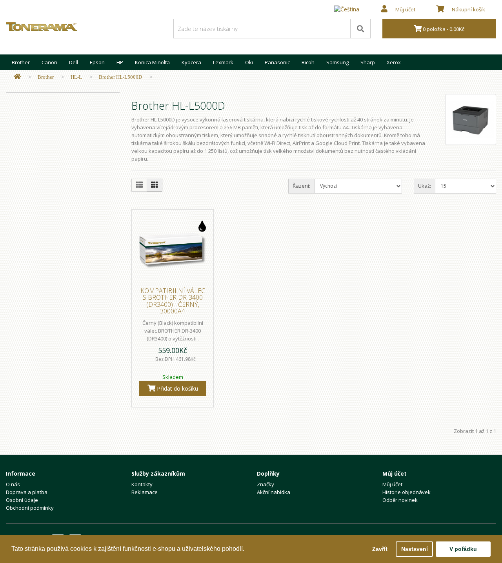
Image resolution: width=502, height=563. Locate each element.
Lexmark (223, 62)
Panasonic (277, 62)
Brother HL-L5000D (120, 77)
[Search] (360, 28)
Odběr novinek (400, 499)
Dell (73, 62)
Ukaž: (424, 185)
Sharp (367, 62)
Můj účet (392, 484)
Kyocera (191, 62)
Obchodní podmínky (30, 507)
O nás (13, 484)
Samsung (337, 62)
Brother (21, 62)
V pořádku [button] (463, 549)
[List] (139, 185)
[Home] (17, 77)
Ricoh (308, 62)
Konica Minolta (152, 62)
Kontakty (142, 484)
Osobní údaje (22, 499)
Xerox (394, 62)
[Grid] (154, 185)
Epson (97, 62)
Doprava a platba (26, 492)
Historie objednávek (406, 492)
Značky (265, 484)
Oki (249, 62)
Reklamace (144, 492)
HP (119, 62)
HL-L (76, 77)
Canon (49, 62)
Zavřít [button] (379, 549)
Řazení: (301, 185)
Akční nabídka (273, 492)
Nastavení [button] (414, 549)
